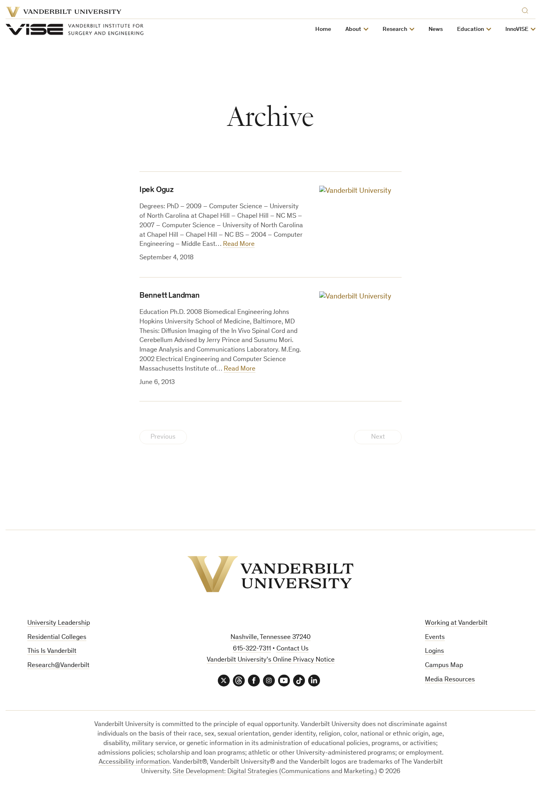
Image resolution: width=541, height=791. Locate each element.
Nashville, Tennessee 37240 (270, 637)
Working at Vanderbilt (456, 623)
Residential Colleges (56, 637)
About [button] (353, 29)
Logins (434, 651)
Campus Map (444, 665)
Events (435, 637)
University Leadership (58, 623)
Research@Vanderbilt (58, 665)
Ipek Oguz (156, 190)
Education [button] (470, 29)
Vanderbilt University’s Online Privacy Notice (271, 660)
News (436, 29)
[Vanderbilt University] (270, 574)
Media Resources (450, 680)
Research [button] (395, 29)
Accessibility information (134, 762)
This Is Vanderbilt (51, 651)
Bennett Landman (169, 296)
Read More (239, 244)
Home (323, 29)
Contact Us (292, 649)
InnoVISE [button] (516, 29)
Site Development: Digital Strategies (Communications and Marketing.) (275, 771)
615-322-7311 (252, 649)
